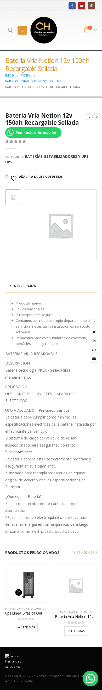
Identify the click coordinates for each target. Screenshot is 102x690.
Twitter (94, 332)
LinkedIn (94, 341)
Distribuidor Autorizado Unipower (27, 608)
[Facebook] (72, 5)
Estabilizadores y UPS (66, 156)
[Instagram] (91, 5)
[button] (76, 552)
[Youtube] (81, 5)
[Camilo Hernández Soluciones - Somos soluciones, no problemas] (43, 30)
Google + (94, 350)
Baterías (34, 156)
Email (94, 359)
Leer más (28, 627)
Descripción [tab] (25, 285)
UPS (8, 161)
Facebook (94, 323)
